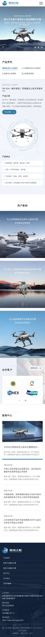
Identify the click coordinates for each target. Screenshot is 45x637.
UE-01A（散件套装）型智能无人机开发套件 (22, 88)
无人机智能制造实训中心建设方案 (22, 219)
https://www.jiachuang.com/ (13, 620)
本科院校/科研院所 (22, 223)
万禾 (31, 633)
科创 (26, 633)
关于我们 (6, 578)
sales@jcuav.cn (8, 613)
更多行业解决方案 (9, 568)
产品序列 (6, 558)
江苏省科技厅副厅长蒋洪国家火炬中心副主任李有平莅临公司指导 (22, 521)
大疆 (21, 633)
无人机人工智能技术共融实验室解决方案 (22, 269)
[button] (3, 47)
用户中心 (6, 573)
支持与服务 (7, 583)
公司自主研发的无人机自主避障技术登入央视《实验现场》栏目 (21, 447)
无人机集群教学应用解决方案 (22, 319)
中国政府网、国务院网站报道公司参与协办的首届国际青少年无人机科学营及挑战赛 (22, 495)
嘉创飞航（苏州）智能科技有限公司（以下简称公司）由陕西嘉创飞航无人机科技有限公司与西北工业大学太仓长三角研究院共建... (22, 453)
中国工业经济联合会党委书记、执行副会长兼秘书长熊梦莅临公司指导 (22, 470)
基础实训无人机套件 (10, 85)
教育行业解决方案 (9, 563)
